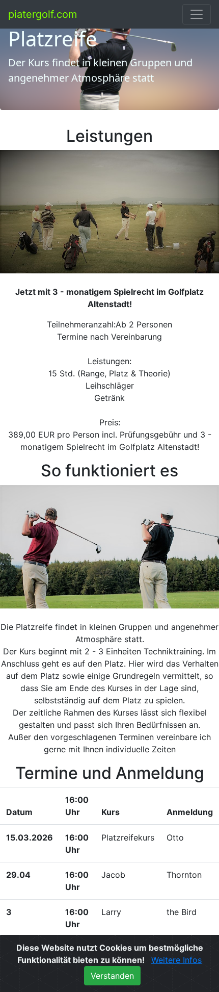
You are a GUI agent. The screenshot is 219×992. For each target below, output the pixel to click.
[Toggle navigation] (196, 14)
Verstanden (112, 976)
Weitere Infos (176, 960)
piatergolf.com (42, 14)
